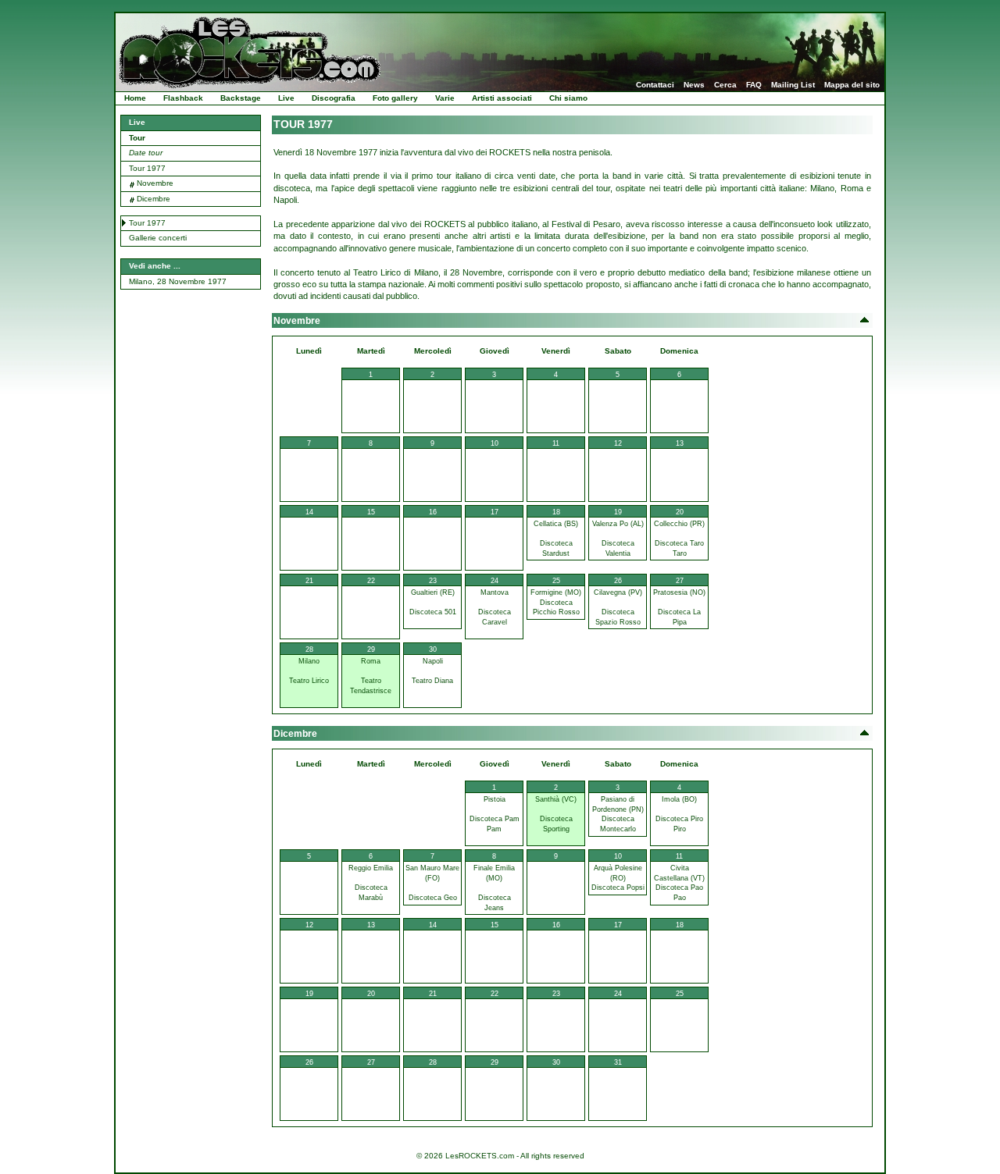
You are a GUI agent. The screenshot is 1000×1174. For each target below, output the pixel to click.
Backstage (240, 98)
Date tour (145, 152)
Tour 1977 (147, 168)
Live (286, 98)
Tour (137, 137)
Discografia (333, 98)
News (694, 85)
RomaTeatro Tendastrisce (370, 676)
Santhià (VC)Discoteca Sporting (556, 814)
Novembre (155, 183)
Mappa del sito (852, 85)
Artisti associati (502, 98)
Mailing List (793, 85)
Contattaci (655, 85)
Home (135, 98)
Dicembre (153, 198)
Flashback (183, 98)
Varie (445, 98)
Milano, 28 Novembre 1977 (178, 281)
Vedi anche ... (154, 265)
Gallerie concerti (158, 237)
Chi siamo (568, 98)
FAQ (754, 85)
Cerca (725, 85)
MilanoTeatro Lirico (309, 671)
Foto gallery (395, 98)
